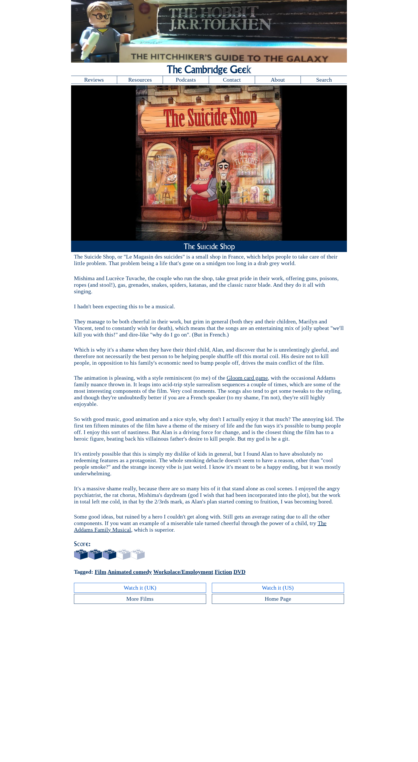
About (278, 80)
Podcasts (186, 80)
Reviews (94, 80)
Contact (232, 80)
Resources (140, 80)
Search (324, 80)
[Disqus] (209, 678)
